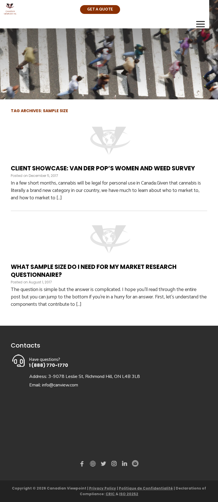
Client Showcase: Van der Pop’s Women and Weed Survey (103, 168)
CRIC (111, 493)
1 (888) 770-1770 (48, 365)
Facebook (83, 465)
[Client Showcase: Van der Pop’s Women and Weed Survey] (109, 160)
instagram (114, 465)
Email (135, 463)
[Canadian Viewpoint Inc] (10, 13)
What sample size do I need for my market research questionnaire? (94, 271)
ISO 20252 (128, 493)
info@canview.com (60, 385)
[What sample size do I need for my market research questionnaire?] (109, 259)
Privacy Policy (102, 488)
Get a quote (100, 9)
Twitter (104, 465)
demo (94, 464)
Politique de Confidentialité (146, 488)
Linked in (124, 465)
